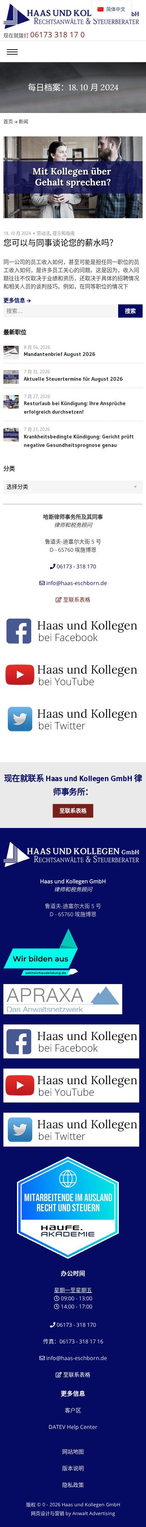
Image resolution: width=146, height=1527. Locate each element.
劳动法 (43, 233)
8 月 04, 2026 (37, 347)
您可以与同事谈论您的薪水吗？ (60, 243)
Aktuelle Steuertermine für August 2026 (73, 378)
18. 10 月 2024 (17, 233)
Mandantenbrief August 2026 (59, 354)
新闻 (23, 121)
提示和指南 (64, 233)
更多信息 (14, 301)
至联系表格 (73, 810)
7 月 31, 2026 (37, 371)
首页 (8, 121)
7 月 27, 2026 (37, 396)
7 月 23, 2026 (37, 429)
